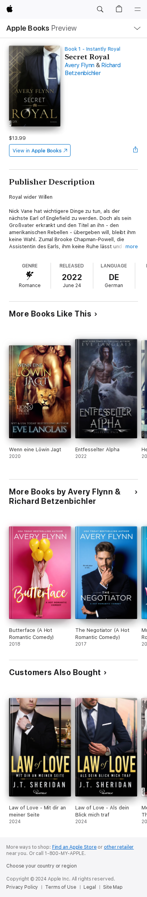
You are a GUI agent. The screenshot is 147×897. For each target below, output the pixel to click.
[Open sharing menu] (135, 150)
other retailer (119, 847)
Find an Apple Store (74, 847)
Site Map (113, 887)
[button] (100, 9)
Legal (89, 887)
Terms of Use (60, 887)
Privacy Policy (22, 887)
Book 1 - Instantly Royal (92, 49)
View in (37, 151)
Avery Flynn (79, 65)
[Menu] (137, 9)
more (131, 246)
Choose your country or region (41, 866)
